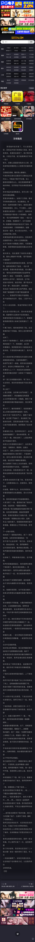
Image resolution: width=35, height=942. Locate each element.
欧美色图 (23, 67)
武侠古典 (31, 73)
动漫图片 (31, 67)
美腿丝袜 (8, 70)
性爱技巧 (31, 76)
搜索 (31, 42)
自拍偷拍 (16, 54)
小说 (2, 75)
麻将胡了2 (8, 50)
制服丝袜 (8, 63)
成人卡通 (23, 61)
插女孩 (8, 80)
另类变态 (31, 63)
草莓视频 (23, 80)
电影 (2, 62)
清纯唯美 (16, 70)
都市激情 (8, 73)
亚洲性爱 (8, 61)
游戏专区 (31, 48)
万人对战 (23, 48)
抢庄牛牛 (31, 50)
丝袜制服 (16, 57)
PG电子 (8, 48)
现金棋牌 (23, 50)
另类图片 (31, 70)
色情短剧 (16, 83)
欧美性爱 (31, 61)
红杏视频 (8, 83)
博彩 (2, 49)
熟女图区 (23, 70)
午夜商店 (16, 80)
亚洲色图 (16, 67)
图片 (2, 68)
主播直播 (23, 57)
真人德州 (16, 48)
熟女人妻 (8, 57)
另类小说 (16, 76)
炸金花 (16, 50)
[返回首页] (33, 938)
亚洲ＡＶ (8, 54)
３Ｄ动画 (31, 54)
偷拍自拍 (16, 61)
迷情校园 (8, 76)
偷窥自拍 (8, 67)
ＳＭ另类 (31, 57)
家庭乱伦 (16, 73)
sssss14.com (17, 37)
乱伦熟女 (23, 63)
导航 (2, 81)
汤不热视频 (31, 80)
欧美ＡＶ (23, 54)
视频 (2, 55)
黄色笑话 (23, 76)
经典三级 (16, 63)
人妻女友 (23, 73)
